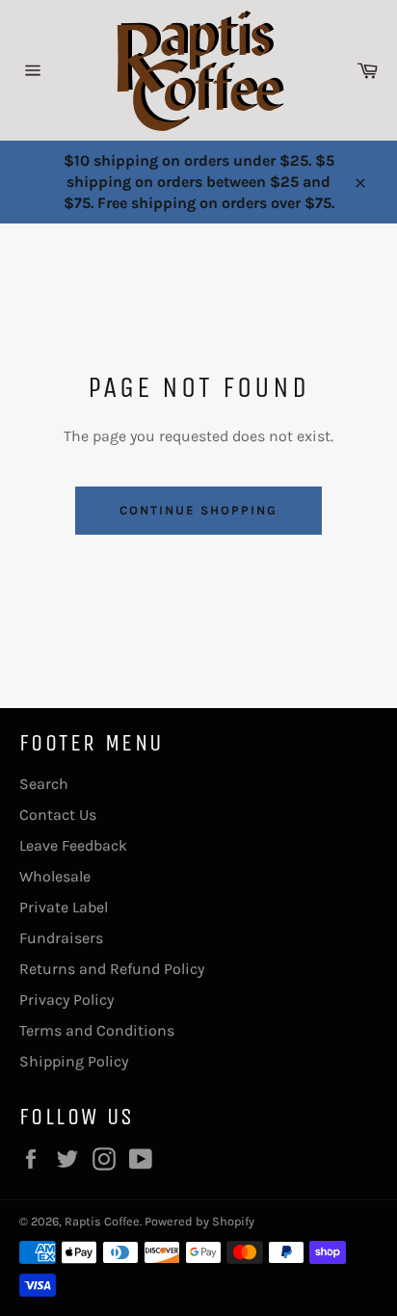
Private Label (63, 907)
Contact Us (57, 814)
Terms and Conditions (96, 1030)
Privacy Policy (66, 999)
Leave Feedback (73, 845)
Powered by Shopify (199, 1221)
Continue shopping (198, 510)
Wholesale (55, 876)
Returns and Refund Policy (111, 969)
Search (43, 784)
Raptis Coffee (102, 1221)
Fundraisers (61, 938)
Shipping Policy (73, 1061)
